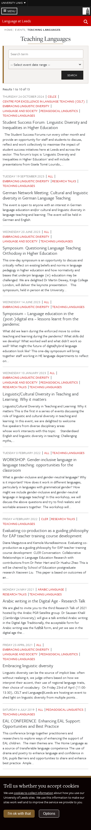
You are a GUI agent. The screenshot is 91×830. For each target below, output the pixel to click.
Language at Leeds (16, 21)
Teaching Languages (19, 115)
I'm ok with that (19, 813)
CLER (44, 519)
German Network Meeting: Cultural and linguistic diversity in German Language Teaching (45, 195)
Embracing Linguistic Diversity (26, 106)
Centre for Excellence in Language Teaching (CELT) (44, 101)
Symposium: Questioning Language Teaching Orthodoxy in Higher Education (42, 250)
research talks (64, 181)
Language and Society (20, 110)
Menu (11, 11)
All (50, 176)
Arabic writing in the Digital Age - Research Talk (44, 601)
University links (12, 3)
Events (20, 30)
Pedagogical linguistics (59, 110)
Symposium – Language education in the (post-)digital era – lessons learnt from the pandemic (40, 318)
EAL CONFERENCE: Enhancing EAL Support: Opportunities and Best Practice (42, 723)
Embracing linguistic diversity (28, 666)
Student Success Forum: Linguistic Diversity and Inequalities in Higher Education (45, 124)
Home (8, 30)
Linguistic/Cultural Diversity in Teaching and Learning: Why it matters (40, 396)
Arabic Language (51, 589)
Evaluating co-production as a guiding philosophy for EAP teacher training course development (45, 533)
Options (49, 813)
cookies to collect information (33, 792)
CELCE (52, 96)
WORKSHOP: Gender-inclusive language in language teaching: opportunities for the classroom (39, 464)
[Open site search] (86, 22)
